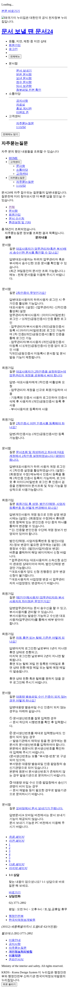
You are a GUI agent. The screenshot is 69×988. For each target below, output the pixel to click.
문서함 (20, 166)
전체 (12, 207)
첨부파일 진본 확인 (28, 89)
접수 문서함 (24, 82)
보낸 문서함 (24, 78)
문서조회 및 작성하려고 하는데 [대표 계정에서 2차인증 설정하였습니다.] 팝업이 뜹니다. (37, 456)
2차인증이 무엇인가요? (31, 292)
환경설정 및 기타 (20, 222)
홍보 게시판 (24, 108)
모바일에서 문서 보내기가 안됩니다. (39, 808)
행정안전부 (16, 916)
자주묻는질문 (25, 123)
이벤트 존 (22, 112)
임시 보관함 (24, 86)
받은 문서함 (24, 74)
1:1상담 (21, 127)
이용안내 (15, 940)
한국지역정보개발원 (22, 919)
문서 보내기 (24, 70)
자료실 (20, 104)
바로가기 (15, 892)
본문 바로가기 (10, 10)
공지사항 (22, 100)
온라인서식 (16, 959)
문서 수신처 (16, 218)
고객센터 (15, 162)
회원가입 (15, 214)
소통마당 (22, 169)
